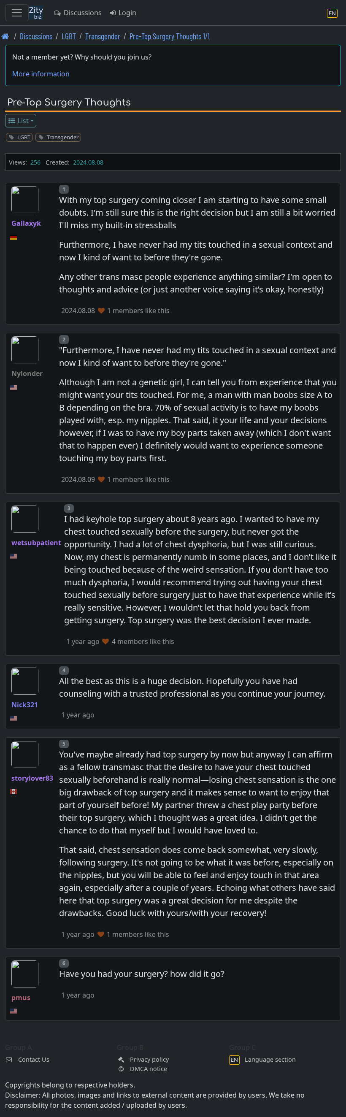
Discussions (82, 12)
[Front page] (5, 36)
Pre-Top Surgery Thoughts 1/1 (170, 36)
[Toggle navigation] (17, 12)
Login (126, 12)
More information (41, 73)
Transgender (102, 36)
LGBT (69, 36)
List (22, 120)
